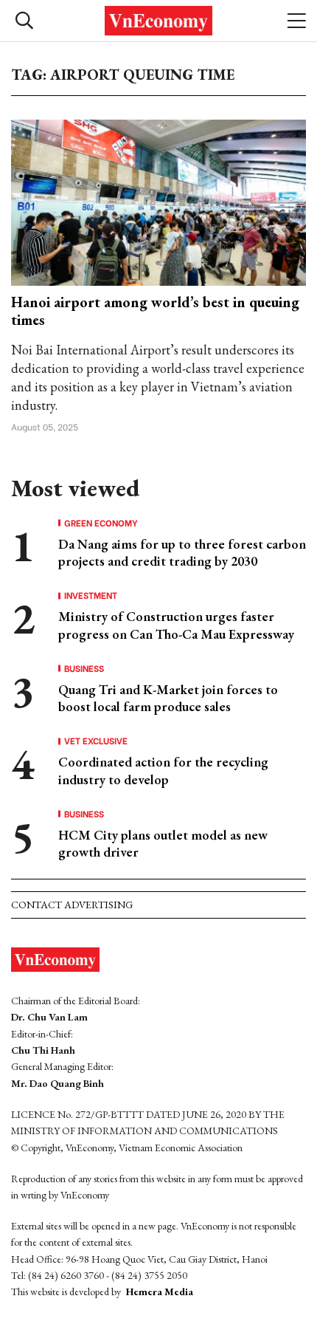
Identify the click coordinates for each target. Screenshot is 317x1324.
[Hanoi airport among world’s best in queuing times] (158, 201)
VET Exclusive (96, 741)
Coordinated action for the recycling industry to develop (163, 770)
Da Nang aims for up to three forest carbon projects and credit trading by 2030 (182, 552)
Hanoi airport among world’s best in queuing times (155, 310)
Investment (90, 595)
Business (84, 668)
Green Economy (101, 523)
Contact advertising (72, 904)
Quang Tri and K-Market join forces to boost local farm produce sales (168, 698)
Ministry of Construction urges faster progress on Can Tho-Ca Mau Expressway (176, 625)
